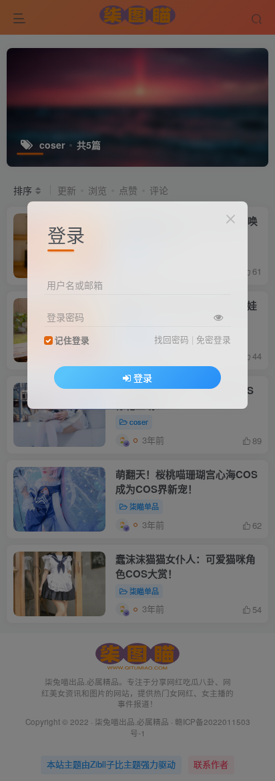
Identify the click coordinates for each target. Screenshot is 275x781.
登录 (142, 377)
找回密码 (171, 339)
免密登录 (213, 339)
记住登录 (72, 340)
